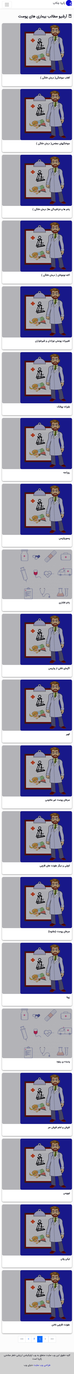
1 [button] (39, 1339)
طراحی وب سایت (42, 1365)
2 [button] (34, 1339)
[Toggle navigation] (7, 4)
